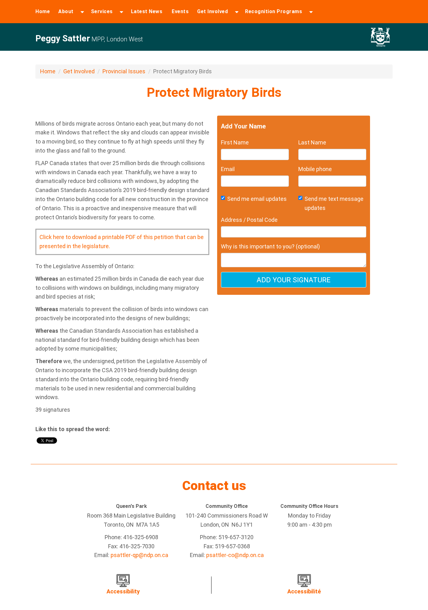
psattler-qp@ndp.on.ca (139, 555)
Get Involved (212, 11)
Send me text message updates (334, 203)
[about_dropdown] (82, 11)
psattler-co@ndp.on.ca (235, 555)
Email (228, 169)
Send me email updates (257, 199)
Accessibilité (304, 591)
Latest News (147, 11)
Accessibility (123, 591)
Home (42, 11)
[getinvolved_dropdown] (236, 11)
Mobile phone (315, 169)
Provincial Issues (123, 71)
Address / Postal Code (249, 219)
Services (102, 11)
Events (180, 11)
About (66, 11)
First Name (235, 142)
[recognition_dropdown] (310, 11)
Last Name (312, 142)
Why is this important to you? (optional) (270, 246)
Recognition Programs (273, 11)
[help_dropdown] (121, 11)
